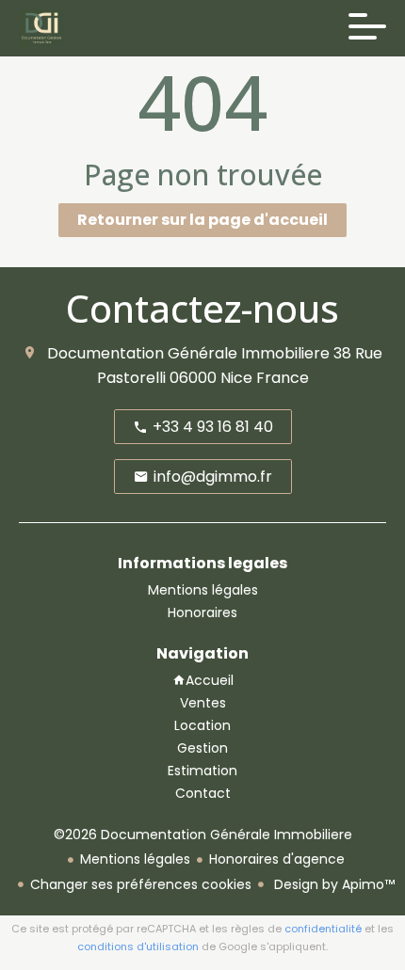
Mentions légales (135, 859)
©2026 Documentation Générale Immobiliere (203, 834)
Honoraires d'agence (277, 859)
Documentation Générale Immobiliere (188, 353)
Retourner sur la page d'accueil (202, 220)
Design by (332, 884)
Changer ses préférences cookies (140, 884)
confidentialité (323, 928)
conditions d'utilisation (138, 946)
